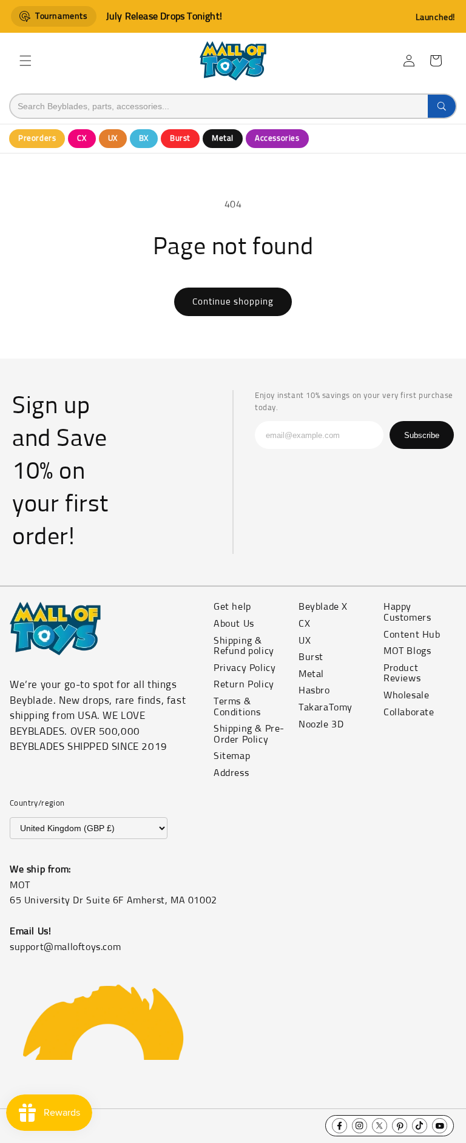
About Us (234, 624)
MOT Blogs (407, 651)
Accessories (277, 139)
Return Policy (244, 684)
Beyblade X (323, 607)
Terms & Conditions (237, 706)
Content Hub (412, 634)
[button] (25, 60)
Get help (232, 607)
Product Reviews (401, 673)
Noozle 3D (321, 724)
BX (144, 139)
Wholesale (406, 695)
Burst (180, 139)
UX (113, 139)
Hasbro (314, 690)
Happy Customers (407, 612)
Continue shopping (233, 301)
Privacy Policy (244, 668)
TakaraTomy (326, 707)
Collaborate (408, 712)
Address (231, 773)
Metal (223, 139)
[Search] (442, 106)
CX (81, 139)
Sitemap (232, 756)
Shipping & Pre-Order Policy (249, 734)
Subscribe (421, 435)
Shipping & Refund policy (244, 646)
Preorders (37, 139)
